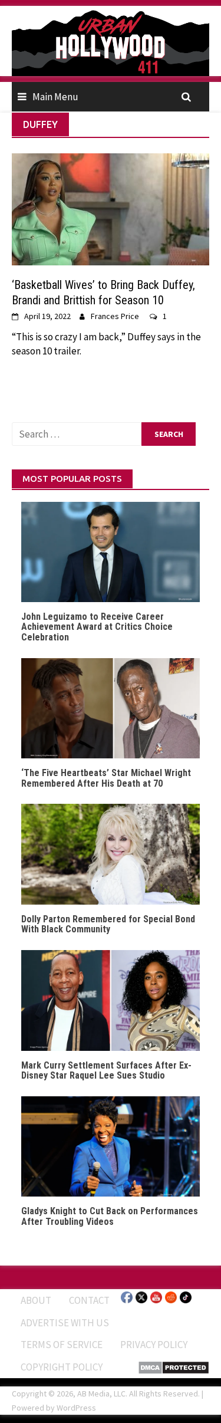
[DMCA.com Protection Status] (173, 1366)
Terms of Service (62, 1344)
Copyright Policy (62, 1366)
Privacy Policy (153, 1344)
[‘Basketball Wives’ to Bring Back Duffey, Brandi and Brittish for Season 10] (110, 208)
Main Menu (55, 96)
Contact (89, 1300)
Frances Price (115, 316)
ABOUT (36, 1300)
